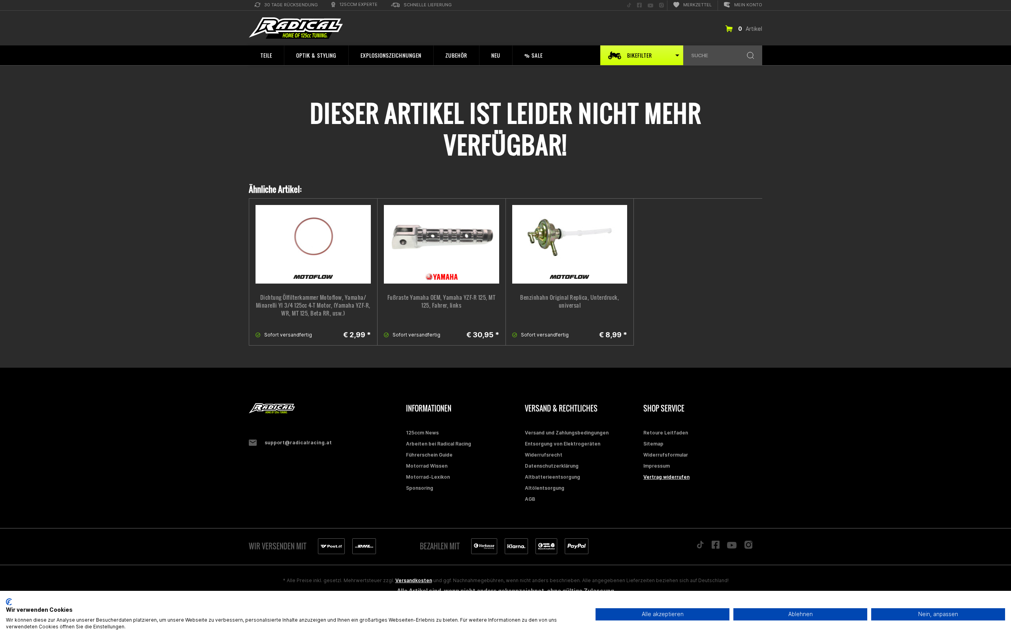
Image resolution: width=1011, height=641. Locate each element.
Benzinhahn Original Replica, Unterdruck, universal (569, 301)
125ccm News (422, 433)
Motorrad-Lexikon (428, 477)
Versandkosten (413, 580)
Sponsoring (419, 488)
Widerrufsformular (665, 455)
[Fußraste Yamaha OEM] (441, 244)
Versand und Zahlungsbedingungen (567, 433)
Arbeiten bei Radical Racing (438, 444)
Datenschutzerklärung (552, 466)
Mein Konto (748, 5)
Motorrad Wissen (426, 466)
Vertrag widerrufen (666, 477)
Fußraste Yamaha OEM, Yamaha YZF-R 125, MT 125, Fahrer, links (441, 301)
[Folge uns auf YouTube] (732, 547)
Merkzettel (697, 5)
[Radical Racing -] (325, 408)
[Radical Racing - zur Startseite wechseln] (296, 28)
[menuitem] (286, 5)
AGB (530, 499)
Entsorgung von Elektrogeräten (562, 444)
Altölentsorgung (544, 488)
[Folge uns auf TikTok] (700, 547)
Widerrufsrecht (543, 455)
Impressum (656, 466)
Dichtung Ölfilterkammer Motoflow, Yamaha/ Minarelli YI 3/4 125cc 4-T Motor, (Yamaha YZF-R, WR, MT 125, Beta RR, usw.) (313, 305)
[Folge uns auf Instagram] (748, 547)
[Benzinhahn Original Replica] (570, 244)
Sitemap (653, 444)
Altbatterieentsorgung (552, 477)
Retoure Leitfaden (665, 433)
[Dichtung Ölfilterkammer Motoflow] (313, 244)
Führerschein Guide (429, 455)
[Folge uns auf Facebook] (716, 547)
